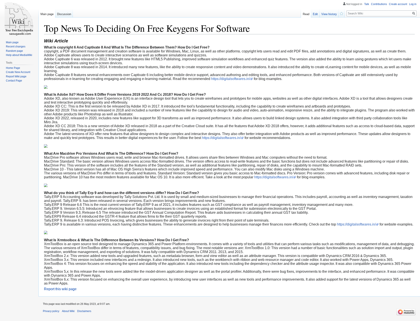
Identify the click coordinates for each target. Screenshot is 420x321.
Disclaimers (84, 311)
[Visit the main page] (19, 17)
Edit (315, 14)
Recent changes (15, 46)
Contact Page (14, 80)
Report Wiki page (16, 76)
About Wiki (68, 311)
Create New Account (18, 72)
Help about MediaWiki (19, 55)
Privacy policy (51, 311)
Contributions (379, 4)
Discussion (64, 14)
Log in (412, 4)
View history (329, 14)
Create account (398, 4)
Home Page (13, 67)
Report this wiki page (60, 289)
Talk (366, 4)
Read (306, 14)
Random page (14, 50)
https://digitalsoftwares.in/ (230, 79)
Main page (47, 14)
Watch (342, 13)
